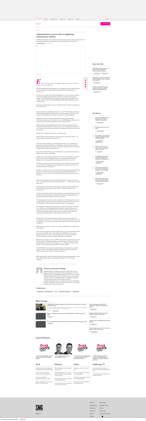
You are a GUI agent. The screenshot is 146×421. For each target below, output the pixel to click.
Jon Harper (50, 316)
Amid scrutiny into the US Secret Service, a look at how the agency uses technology (102, 169)
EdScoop (78, 19)
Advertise (107, 19)
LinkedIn (104, 416)
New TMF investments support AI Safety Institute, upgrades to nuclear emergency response (100, 70)
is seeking (41, 256)
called (54, 188)
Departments (76, 291)
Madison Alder (105, 73)
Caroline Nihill (97, 73)
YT (108, 416)
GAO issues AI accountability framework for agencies (99, 321)
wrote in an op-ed (65, 118)
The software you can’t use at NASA (102, 128)
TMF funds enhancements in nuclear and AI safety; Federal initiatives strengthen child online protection (100, 358)
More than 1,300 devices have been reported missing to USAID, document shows (102, 119)
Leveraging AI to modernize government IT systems (62, 356)
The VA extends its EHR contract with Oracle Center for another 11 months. (44, 357)
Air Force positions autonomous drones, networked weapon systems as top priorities (67, 321)
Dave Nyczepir (94, 309)
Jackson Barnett (94, 331)
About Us (38, 413)
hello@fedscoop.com (104, 413)
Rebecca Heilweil (100, 122)
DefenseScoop (53, 19)
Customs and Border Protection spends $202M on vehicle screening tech (98, 313)
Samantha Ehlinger (41, 43)
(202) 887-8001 (102, 410)
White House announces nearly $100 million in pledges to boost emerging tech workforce (101, 79)
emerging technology (64, 291)
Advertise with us (103, 405)
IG (106, 416)
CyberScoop (63, 19)
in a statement (71, 203)
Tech (56, 291)
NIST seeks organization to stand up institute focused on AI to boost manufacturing (102, 180)
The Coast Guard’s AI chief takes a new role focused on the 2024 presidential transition (82, 357)
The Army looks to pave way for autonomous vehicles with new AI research (99, 328)
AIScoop (46, 19)
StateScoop (71, 19)
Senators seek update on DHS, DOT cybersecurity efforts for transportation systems (98, 306)
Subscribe (106, 23)
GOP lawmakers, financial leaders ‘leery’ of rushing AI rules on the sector (101, 148)
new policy (41, 218)
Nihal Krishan (56, 310)
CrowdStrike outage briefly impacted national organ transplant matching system (102, 158)
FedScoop (39, 19)
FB (100, 416)
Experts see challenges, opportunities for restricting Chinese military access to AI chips (66, 314)
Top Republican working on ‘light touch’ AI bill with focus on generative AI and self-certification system (66, 305)
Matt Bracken (100, 151)
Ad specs (101, 408)
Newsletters (102, 402)
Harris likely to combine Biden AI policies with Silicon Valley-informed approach (102, 137)
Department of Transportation (45, 291)
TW (102, 416)
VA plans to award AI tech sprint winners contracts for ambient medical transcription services (100, 88)
